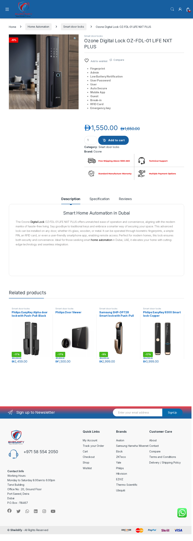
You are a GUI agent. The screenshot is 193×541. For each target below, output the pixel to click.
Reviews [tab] (125, 199)
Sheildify (16, 530)
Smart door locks (73, 26)
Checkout (89, 456)
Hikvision (121, 473)
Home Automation (38, 26)
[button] (75, 38)
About (152, 440)
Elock (119, 451)
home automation (101, 239)
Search (172, 9)
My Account (90, 440)
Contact (154, 445)
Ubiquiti (120, 490)
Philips (120, 468)
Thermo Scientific (127, 484)
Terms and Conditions (162, 456)
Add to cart (116, 140)
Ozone (97, 151)
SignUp (172, 412)
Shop (86, 462)
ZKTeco (121, 456)
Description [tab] (70, 199)
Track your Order (93, 445)
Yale (118, 462)
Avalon (120, 440)
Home (12, 26)
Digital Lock (37, 221)
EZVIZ (119, 479)
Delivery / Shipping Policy (165, 462)
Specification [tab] (100, 199)
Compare (118, 59)
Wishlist (87, 468)
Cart (85, 451)
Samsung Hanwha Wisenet (132, 445)
